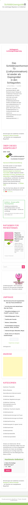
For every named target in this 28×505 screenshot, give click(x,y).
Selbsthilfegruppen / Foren (12, 316)
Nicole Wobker (11, 85)
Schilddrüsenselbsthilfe (9, 433)
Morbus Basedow (7, 390)
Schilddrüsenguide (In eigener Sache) (12, 424)
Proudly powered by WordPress (9, 499)
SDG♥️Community (7, 191)
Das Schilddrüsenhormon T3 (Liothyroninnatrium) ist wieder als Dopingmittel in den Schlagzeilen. (17, 73)
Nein (9, 466)
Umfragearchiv (7, 346)
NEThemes (14, 500)
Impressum (6, 162)
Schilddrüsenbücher (8, 412)
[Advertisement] (14, 26)
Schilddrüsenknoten (8, 427)
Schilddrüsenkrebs (8, 430)
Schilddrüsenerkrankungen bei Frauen (12, 415)
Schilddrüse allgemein (8, 396)
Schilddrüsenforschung (9, 421)
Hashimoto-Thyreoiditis (9, 387)
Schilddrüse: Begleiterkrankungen (11, 399)
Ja (6, 466)
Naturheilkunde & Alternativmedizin (12, 393)
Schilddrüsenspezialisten (9, 436)
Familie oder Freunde (10, 319)
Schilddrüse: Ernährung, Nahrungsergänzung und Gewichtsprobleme (9, 404)
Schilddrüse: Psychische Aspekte (11, 409)
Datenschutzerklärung (16, 162)
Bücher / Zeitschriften (11, 322)
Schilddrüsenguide (14, 4)
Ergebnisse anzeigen (14, 343)
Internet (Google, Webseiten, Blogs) (14, 330)
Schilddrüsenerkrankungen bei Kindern (13, 418)
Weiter (8, 470)
